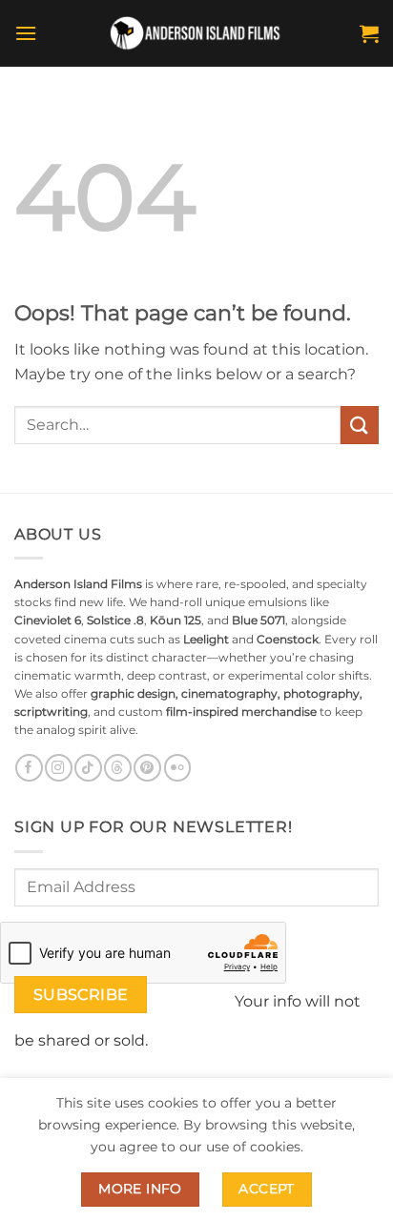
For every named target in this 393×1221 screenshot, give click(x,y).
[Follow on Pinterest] (147, 768)
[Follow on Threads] (117, 768)
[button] (25, 33)
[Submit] (360, 424)
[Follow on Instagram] (58, 768)
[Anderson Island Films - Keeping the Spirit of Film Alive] (196, 33)
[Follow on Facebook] (28, 768)
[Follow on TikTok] (87, 768)
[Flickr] (177, 768)
